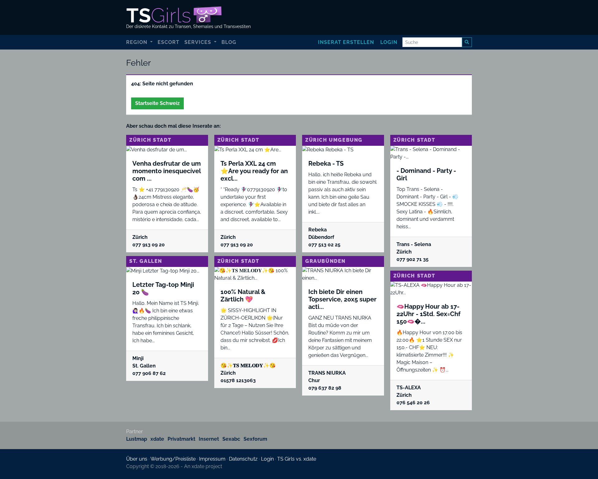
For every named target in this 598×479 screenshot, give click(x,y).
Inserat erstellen (346, 42)
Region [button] (137, 42)
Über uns (136, 459)
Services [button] (198, 42)
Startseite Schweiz (157, 103)
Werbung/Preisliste (173, 459)
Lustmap (136, 439)
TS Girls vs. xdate (296, 459)
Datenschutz (243, 459)
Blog (228, 42)
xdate (157, 439)
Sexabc (231, 439)
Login (388, 42)
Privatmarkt (181, 439)
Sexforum (255, 439)
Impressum (212, 459)
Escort (168, 42)
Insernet (209, 439)
